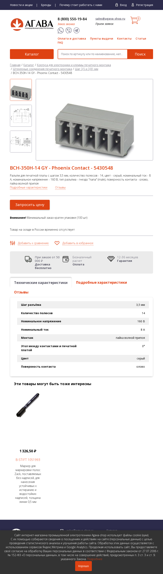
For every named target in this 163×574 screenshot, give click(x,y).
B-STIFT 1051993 (28, 459)
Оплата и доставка (72, 38)
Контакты (124, 38)
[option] (21, 90)
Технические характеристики (41, 282)
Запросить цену (29, 204)
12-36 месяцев (127, 258)
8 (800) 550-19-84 (72, 19)
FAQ (60, 42)
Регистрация (144, 5)
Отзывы (60, 187)
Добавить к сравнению (33, 243)
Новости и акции (21, 5)
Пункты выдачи (101, 38)
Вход (123, 5)
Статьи (141, 38)
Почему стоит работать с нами (80, 5)
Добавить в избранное (77, 243)
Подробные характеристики (28, 187)
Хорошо (83, 566)
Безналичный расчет (82, 260)
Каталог (32, 54)
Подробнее (94, 559)
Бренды (46, 5)
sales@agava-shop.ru (110, 18)
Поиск (140, 54)
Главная (15, 65)
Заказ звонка (66, 24)
